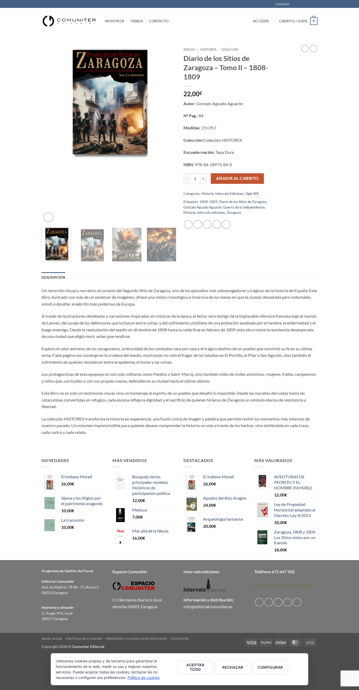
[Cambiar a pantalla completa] (20, 658)
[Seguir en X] (304, 4)
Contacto (282, 4)
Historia (208, 49)
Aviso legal (52, 639)
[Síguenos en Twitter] (309, 4)
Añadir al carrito (237, 178)
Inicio (189, 49)
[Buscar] (176, 21)
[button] (261, 21)
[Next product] (305, 48)
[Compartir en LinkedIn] (226, 224)
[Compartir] (35, 658)
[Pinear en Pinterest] (216, 224)
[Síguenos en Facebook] (294, 4)
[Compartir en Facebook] (188, 224)
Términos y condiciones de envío (136, 639)
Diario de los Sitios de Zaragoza (242, 202)
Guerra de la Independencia (244, 207)
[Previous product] (313, 48)
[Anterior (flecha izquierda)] (5, 681)
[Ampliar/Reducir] (5, 658)
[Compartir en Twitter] (197, 224)
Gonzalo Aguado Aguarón (202, 207)
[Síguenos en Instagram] (299, 4)
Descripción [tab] (53, 277)
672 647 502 (283, 571)
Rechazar (232, 667)
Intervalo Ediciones (229, 193)
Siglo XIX (230, 49)
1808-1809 (208, 202)
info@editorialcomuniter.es (207, 606)
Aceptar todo (195, 667)
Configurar (270, 667)
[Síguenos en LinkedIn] (297, 602)
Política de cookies (84, 639)
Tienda (136, 21)
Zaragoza (234, 212)
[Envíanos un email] (314, 4)
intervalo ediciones (211, 212)
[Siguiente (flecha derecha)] (20, 681)
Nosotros (114, 21)
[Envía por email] (207, 224)
